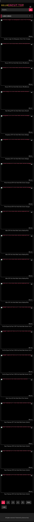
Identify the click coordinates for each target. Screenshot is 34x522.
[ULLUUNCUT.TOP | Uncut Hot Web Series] (14, 5)
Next (28, 502)
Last (4, 507)
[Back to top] (29, 517)
